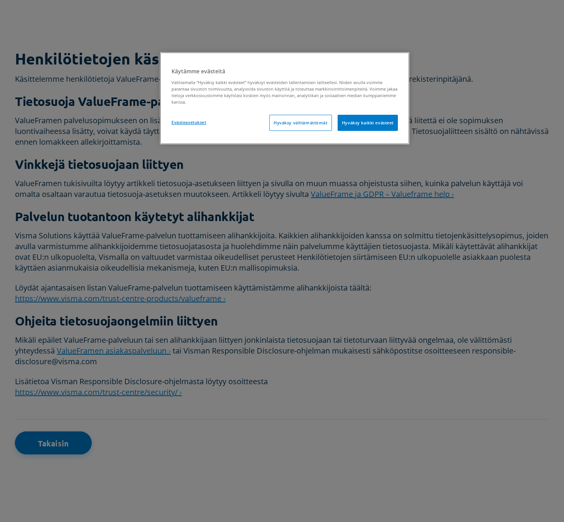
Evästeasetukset (189, 122)
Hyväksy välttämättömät (301, 123)
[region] (284, 98)
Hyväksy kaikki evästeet (368, 123)
